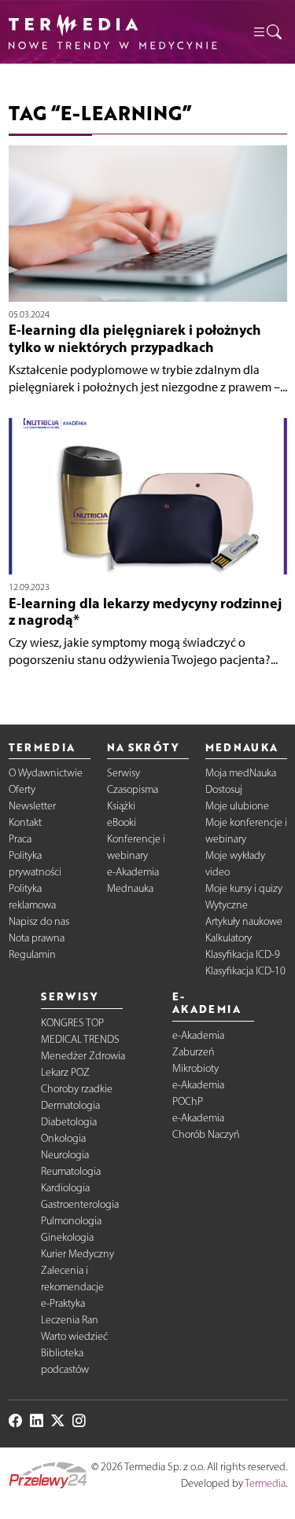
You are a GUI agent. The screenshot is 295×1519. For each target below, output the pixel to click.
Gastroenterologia (80, 1204)
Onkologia (63, 1138)
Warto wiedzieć (74, 1336)
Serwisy (123, 773)
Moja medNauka (240, 773)
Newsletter (32, 806)
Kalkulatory (228, 938)
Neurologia (65, 1154)
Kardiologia (65, 1187)
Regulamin (32, 954)
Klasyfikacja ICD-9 (242, 954)
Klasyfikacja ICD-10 (245, 971)
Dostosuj (223, 789)
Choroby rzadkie (76, 1088)
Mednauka (130, 888)
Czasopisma (132, 789)
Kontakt (25, 822)
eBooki (121, 822)
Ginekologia (67, 1237)
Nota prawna (37, 938)
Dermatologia (70, 1105)
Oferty (22, 789)
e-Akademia (133, 872)
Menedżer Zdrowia (83, 1055)
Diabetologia (69, 1121)
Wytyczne (226, 905)
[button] (266, 31)
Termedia (265, 1483)
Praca (20, 839)
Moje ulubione (237, 806)
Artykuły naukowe (243, 921)
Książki (121, 806)
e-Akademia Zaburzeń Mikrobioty (198, 1052)
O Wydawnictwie (46, 773)
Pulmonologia (71, 1220)
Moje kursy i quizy (243, 888)
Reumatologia (71, 1171)
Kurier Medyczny (77, 1253)
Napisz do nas (39, 921)
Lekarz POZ (65, 1072)
